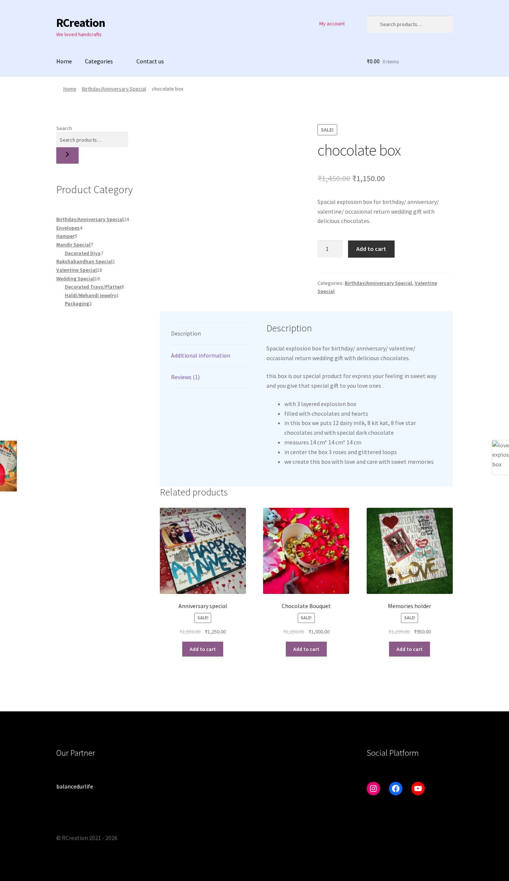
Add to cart (371, 248)
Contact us (150, 61)
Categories (99, 61)
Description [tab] (186, 333)
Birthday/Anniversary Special (114, 88)
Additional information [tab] (200, 355)
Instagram (307, 23)
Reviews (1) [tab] (185, 377)
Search (64, 128)
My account (332, 23)
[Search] (67, 155)
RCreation (80, 22)
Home (64, 61)
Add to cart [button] (203, 649)
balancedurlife (74, 786)
